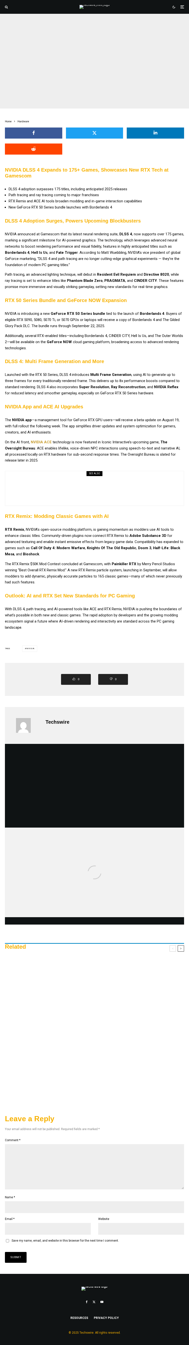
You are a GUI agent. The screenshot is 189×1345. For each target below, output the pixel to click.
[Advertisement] (94, 785)
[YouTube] (102, 1302)
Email (10, 1219)
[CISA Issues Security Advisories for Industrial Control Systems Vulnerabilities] (94, 887)
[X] (94, 1302)
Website (103, 1219)
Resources (79, 1318)
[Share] (33, 133)
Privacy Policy (106, 1318)
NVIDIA (30, 648)
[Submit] (33, 149)
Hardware (74, 57)
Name (10, 1197)
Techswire (57, 722)
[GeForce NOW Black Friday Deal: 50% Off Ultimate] (94, 1031)
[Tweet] (94, 133)
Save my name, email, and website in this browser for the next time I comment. (65, 1240)
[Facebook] (86, 1302)
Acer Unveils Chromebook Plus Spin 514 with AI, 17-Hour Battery (106, 491)
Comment (12, 1140)
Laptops (64, 481)
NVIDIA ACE (41, 442)
